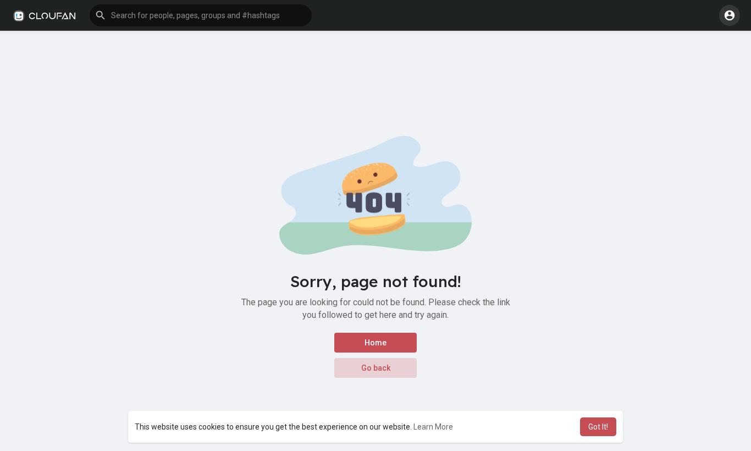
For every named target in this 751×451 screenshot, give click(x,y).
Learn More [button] (433, 426)
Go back (375, 368)
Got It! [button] (598, 426)
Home (375, 342)
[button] (201, 15)
